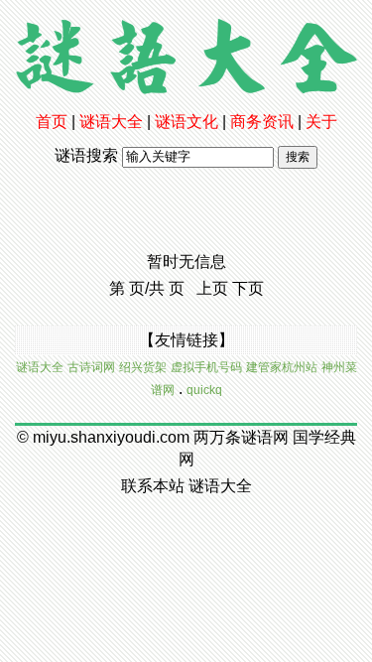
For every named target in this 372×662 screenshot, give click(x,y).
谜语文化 (186, 121)
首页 (51, 121)
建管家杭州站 (281, 367)
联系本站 (153, 485)
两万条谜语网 (241, 437)
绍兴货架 (143, 367)
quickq (204, 390)
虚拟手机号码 (206, 367)
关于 (321, 121)
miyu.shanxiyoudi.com (111, 437)
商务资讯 (262, 121)
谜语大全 (111, 121)
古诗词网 (91, 367)
